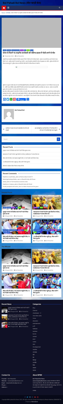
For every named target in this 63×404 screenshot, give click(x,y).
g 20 (34, 326)
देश (25, 50)
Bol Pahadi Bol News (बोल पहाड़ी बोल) (22, 2)
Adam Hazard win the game (30, 186)
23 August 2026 (8, 216)
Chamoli (35, 310)
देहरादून (28, 50)
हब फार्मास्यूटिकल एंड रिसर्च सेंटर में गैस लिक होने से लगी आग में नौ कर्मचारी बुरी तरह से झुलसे (46, 129)
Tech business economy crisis (19, 181)
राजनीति (4, 232)
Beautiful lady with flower (28, 179)
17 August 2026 (39, 240)
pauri (34, 339)
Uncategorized (15, 50)
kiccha (34, 334)
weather (35, 349)
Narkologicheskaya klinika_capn (11, 179)
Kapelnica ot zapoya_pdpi (10, 184)
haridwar (35, 331)
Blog (34, 308)
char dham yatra (37, 315)
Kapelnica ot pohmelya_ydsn (10, 177)
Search (58, 139)
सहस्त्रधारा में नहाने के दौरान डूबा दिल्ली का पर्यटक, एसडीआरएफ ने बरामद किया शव (21, 154)
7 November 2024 (9, 56)
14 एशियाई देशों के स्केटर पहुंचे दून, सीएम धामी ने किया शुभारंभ (16, 162)
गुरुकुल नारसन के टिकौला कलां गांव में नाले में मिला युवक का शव (16, 150)
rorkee (9, 50)
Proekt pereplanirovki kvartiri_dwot (12, 186)
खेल (55, 230)
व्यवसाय (32, 50)
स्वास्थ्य (23, 207)
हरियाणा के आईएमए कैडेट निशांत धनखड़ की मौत (13, 165)
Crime (4, 50)
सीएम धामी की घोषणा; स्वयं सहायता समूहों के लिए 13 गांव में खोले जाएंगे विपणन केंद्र (21, 158)
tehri (34, 344)
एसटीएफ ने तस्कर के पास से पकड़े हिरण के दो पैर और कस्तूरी (17, 129)
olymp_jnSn (6, 181)
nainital (35, 336)
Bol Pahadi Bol (20, 56)
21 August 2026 (8, 240)
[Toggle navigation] (8, 7)
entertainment (13, 230)
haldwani (35, 328)
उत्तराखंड (21, 50)
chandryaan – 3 (37, 313)
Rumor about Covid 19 (26, 177)
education (5, 230)
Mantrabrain (35, 401)
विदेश (34, 365)
